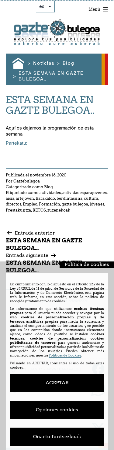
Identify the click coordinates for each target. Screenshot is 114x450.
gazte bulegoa (75, 204)
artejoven (25, 198)
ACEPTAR (57, 383)
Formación (49, 204)
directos (13, 204)
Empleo (30, 204)
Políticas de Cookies (65, 355)
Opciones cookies (57, 409)
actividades (50, 192)
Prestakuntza (18, 210)
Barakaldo (45, 198)
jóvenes (97, 204)
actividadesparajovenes (84, 192)
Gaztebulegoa (26, 181)
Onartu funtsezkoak (57, 436)
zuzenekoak (58, 210)
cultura (91, 198)
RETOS (39, 210)
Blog (48, 187)
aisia (10, 198)
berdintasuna (69, 198)
